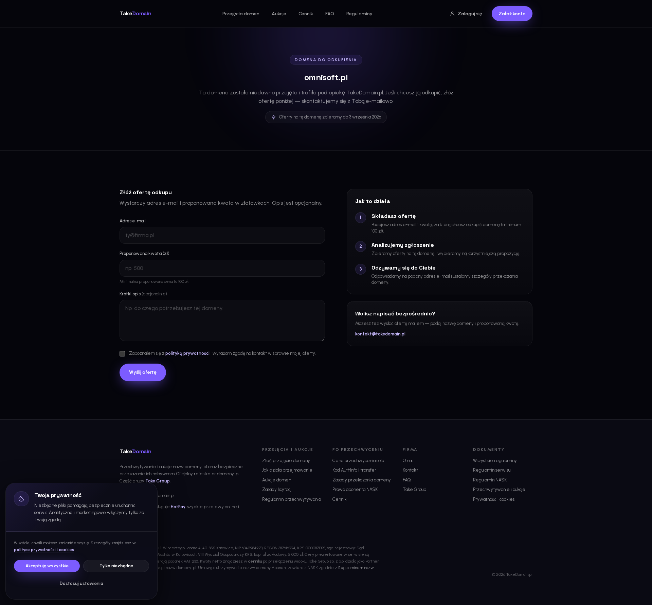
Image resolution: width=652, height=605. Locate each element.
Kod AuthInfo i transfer (354, 470)
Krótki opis (143, 293)
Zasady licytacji (277, 489)
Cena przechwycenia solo (358, 460)
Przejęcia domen (240, 14)
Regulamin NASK (490, 479)
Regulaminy (359, 14)
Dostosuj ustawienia (81, 583)
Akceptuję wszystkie (47, 565)
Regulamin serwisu (491, 470)
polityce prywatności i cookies (44, 549)
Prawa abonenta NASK (355, 489)
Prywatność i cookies (493, 499)
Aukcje (279, 14)
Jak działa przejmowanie (287, 470)
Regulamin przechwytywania (291, 499)
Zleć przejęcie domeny (286, 460)
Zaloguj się (470, 14)
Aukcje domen (276, 479)
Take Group (157, 480)
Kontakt (410, 470)
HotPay (178, 506)
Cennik (305, 14)
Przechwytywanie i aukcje (499, 489)
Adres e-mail (133, 220)
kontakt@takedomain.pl (380, 333)
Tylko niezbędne (116, 565)
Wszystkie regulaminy (495, 460)
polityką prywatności (187, 353)
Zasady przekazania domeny (361, 479)
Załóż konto (512, 14)
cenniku (255, 561)
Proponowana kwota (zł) (144, 253)
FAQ (329, 14)
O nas (408, 460)
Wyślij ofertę (143, 372)
